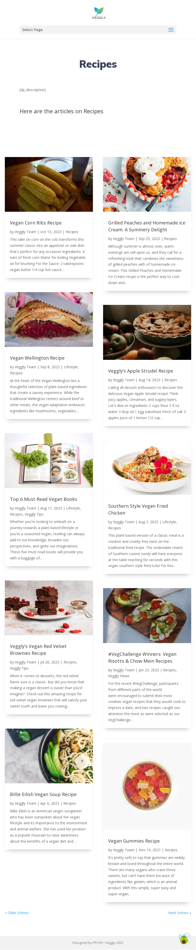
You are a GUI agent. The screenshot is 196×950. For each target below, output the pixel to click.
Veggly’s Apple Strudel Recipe (140, 371)
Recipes (72, 231)
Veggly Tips (34, 514)
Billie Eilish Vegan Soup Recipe (43, 794)
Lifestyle (71, 366)
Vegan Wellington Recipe (37, 358)
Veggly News (118, 675)
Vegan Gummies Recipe (134, 841)
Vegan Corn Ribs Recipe (36, 223)
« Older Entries (17, 912)
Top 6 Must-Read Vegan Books (43, 499)
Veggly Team (25, 231)
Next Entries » (179, 912)
